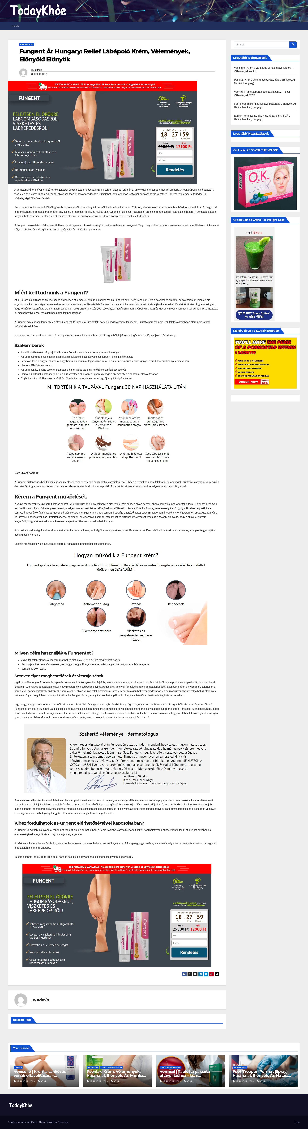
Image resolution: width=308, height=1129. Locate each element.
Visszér (18, 1067)
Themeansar (63, 1122)
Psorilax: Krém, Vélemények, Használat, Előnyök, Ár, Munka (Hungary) (115, 1075)
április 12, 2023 (26, 1081)
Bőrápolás (93, 1067)
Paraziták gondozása (170, 1067)
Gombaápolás (26, 44)
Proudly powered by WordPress (23, 1122)
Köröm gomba (240, 1067)
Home (15, 25)
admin (38, 69)
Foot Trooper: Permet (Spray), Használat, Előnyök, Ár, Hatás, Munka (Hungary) (260, 1075)
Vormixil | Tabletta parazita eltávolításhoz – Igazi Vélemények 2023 (185, 1075)
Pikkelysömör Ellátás (111, 1067)
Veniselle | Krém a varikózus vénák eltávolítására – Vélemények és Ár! (40, 1075)
